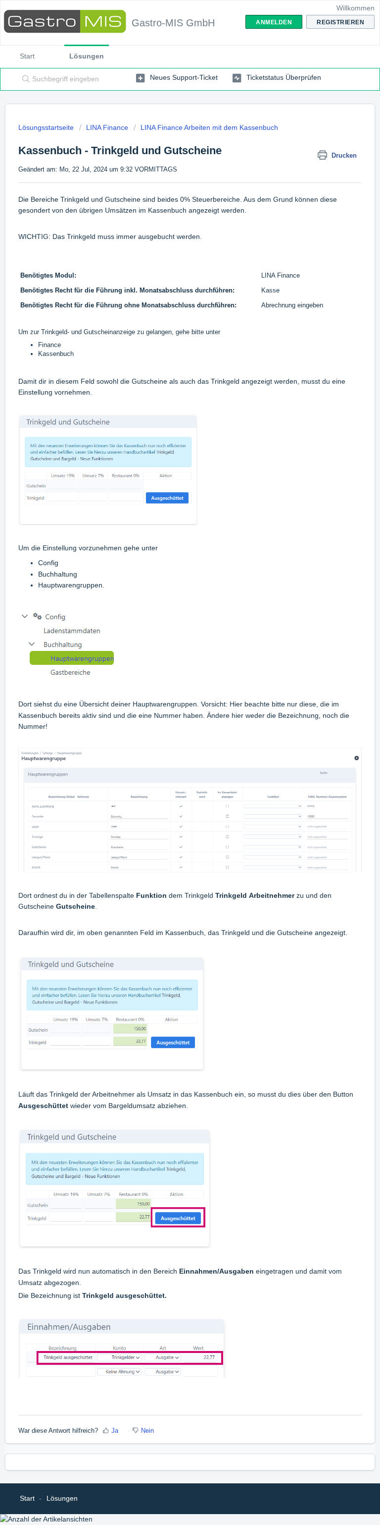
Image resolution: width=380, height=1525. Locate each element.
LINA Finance (107, 127)
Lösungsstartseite (47, 127)
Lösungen (86, 56)
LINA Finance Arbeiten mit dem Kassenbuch (209, 127)
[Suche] (23, 79)
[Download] (172, 776)
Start (27, 56)
